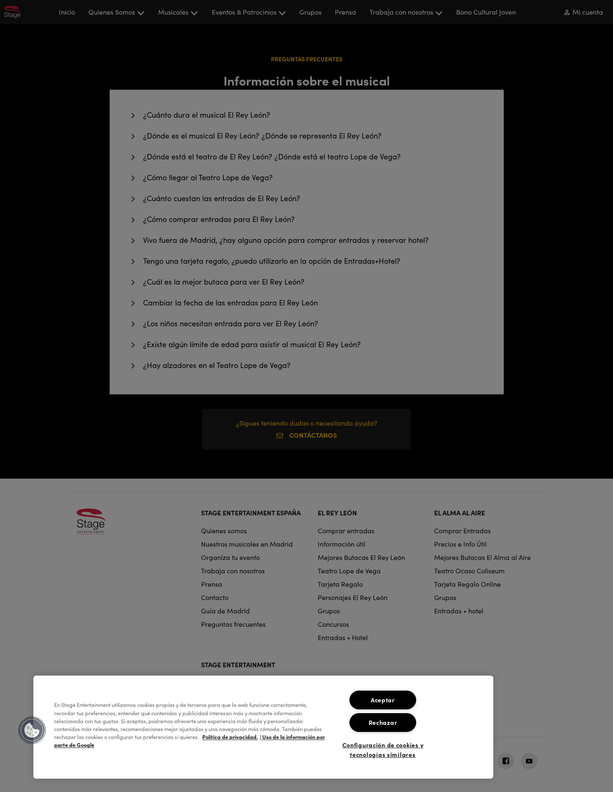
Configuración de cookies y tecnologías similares (383, 750)
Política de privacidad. (230, 737)
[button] (32, 730)
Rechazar (383, 722)
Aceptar (383, 700)
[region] (263, 727)
